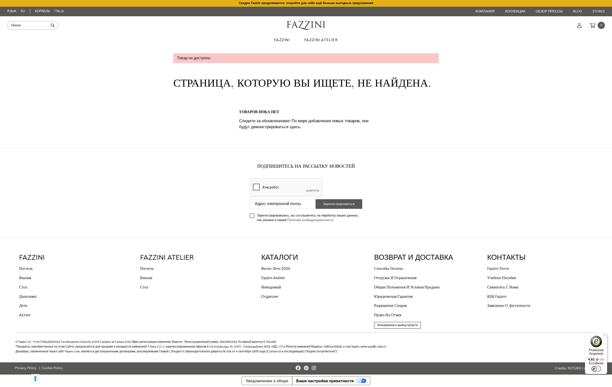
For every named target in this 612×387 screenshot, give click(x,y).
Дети (23, 306)
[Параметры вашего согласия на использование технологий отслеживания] (35, 378)
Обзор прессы (549, 11)
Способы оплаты (388, 269)
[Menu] (604, 336)
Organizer (270, 297)
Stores (598, 11)
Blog (578, 11)
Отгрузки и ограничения (395, 278)
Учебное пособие (501, 278)
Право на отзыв (387, 315)
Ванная (25, 278)
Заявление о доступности (508, 306)
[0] (592, 25)
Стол (23, 287)
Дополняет (28, 297)
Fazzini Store (498, 269)
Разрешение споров (390, 306)
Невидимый (271, 287)
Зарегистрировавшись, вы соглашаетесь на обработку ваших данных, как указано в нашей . (308, 218)
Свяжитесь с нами (503, 287)
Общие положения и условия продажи (407, 287)
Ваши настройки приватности (325, 380)
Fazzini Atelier (273, 278)
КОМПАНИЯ (485, 11)
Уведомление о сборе (267, 380)
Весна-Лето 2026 (275, 269)
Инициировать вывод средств (397, 325)
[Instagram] (314, 368)
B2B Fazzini (496, 297)
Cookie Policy (52, 368)
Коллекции (515, 11)
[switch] (596, 369)
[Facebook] (299, 368)
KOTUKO (574, 368)
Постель (26, 269)
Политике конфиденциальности (310, 220)
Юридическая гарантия (393, 297)
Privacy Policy (26, 368)
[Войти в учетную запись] (579, 25)
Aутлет (25, 315)
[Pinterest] (307, 368)
